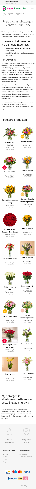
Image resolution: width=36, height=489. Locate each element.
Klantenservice (23, 454)
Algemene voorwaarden (26, 457)
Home (4, 13)
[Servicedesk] (32, 2)
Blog (4, 462)
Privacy (5, 459)
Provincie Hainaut (19, 13)
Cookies (5, 457)
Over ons (5, 454)
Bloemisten (11, 13)
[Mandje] (26, 2)
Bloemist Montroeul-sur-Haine (12, 15)
